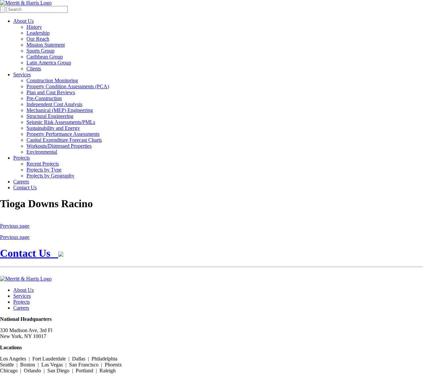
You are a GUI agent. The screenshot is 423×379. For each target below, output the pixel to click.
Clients (33, 68)
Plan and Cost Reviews (50, 92)
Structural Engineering (49, 116)
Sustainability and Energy (53, 128)
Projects (21, 158)
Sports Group (40, 51)
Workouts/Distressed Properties (59, 146)
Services (22, 74)
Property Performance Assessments (62, 134)
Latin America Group (48, 62)
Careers (21, 181)
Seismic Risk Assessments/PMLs (60, 122)
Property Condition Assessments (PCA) (67, 86)
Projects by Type (43, 169)
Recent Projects (42, 164)
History (34, 27)
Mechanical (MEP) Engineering (59, 110)
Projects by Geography (50, 175)
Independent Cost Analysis (54, 104)
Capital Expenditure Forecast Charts (64, 140)
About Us (23, 21)
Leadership (38, 33)
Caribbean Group (44, 56)
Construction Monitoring (52, 80)
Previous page (14, 226)
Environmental (41, 152)
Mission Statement (45, 45)
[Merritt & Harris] (26, 3)
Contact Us (25, 187)
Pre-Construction (44, 98)
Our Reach (37, 39)
